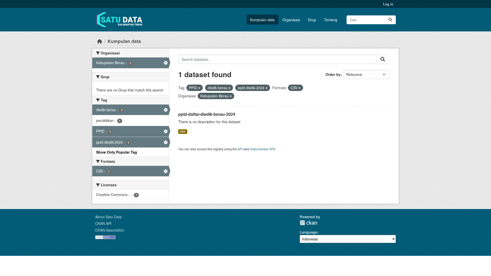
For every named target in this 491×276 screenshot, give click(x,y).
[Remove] (199, 88)
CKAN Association (109, 230)
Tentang (330, 19)
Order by (333, 74)
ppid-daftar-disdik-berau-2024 (206, 114)
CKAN (308, 222)
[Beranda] (99, 41)
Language (308, 232)
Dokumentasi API (262, 149)
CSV (182, 131)
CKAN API (103, 223)
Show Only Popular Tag (116, 152)
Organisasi (291, 19)
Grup (312, 19)
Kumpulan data (262, 19)
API (240, 149)
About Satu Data (108, 216)
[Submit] (390, 19)
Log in (388, 4)
